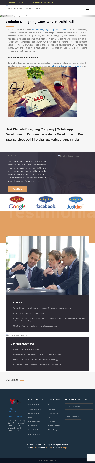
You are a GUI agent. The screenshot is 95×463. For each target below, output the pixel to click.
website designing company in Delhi (49, 30)
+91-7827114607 (13, 410)
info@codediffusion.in (42, 2)
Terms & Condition (54, 426)
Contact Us (51, 421)
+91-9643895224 (15, 2)
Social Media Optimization (36, 430)
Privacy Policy (52, 430)
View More (17, 189)
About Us (51, 405)
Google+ (64, 448)
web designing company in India (66, 66)
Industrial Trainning (34, 434)
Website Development (35, 409)
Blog (49, 417)
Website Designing (34, 405)
